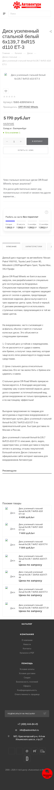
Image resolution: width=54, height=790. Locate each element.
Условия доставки (27, 673)
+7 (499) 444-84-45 (28, 724)
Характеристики (34, 246)
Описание (11, 246)
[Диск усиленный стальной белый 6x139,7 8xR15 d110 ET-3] (27, 76)
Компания (27, 634)
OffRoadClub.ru (42, 751)
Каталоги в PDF (27, 653)
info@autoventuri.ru (29, 730)
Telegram (19, 751)
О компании (27, 640)
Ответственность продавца (27, 694)
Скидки (27, 677)
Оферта (27, 686)
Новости (27, 644)
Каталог (27, 624)
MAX (27, 751)
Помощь (27, 663)
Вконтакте (12, 751)
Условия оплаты (27, 669)
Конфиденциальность (27, 690)
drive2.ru (27, 758)
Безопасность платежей (27, 682)
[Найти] (47, 14)
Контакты (27, 648)
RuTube (35, 751)
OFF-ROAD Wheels (28, 107)
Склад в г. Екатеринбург (14, 128)
